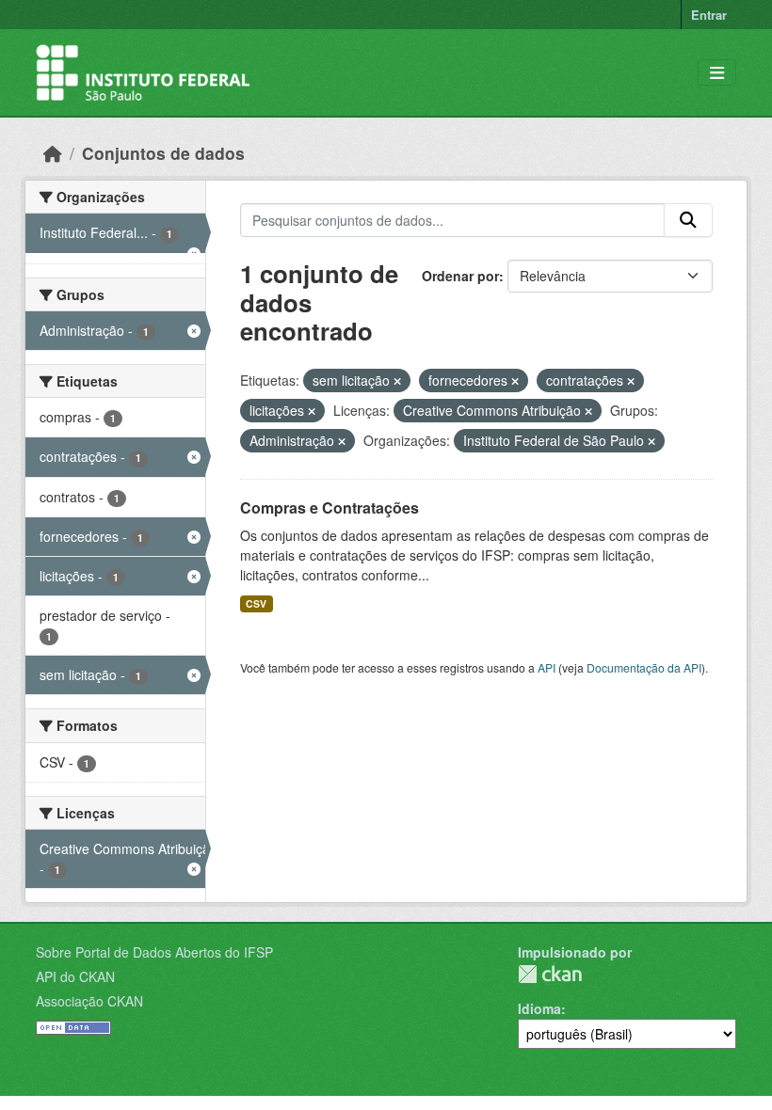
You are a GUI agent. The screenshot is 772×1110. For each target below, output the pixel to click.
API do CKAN (75, 976)
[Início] (52, 153)
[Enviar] (688, 220)
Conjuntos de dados (163, 153)
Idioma (539, 1008)
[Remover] (397, 380)
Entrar (709, 15)
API (546, 667)
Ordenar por (460, 275)
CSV (256, 603)
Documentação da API (644, 667)
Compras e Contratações (329, 507)
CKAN (550, 974)
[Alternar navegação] (717, 73)
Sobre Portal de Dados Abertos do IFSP (154, 952)
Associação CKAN (89, 1000)
